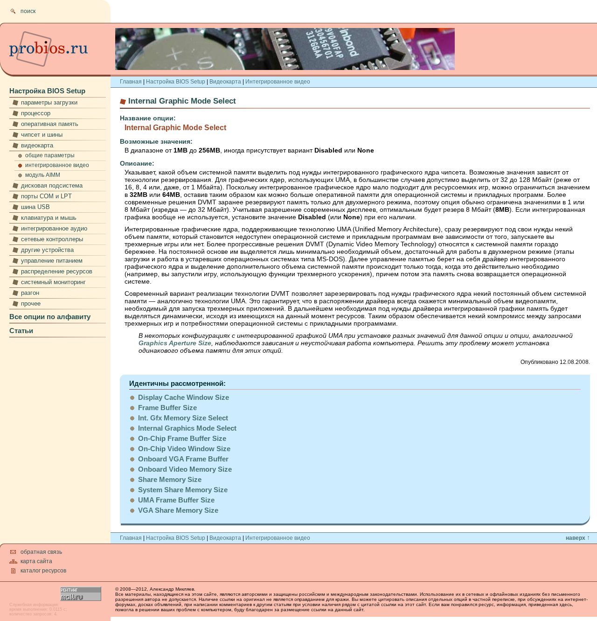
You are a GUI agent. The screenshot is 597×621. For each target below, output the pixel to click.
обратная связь (41, 552)
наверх (578, 538)
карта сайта (36, 561)
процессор (35, 113)
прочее (31, 303)
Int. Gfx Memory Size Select (183, 418)
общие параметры (50, 155)
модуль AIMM (42, 175)
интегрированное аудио (54, 228)
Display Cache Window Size (183, 397)
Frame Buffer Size (167, 408)
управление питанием (52, 260)
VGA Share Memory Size (178, 510)
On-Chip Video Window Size (184, 449)
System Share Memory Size (183, 490)
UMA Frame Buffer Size (176, 500)
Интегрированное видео (277, 81)
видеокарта (37, 145)
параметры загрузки (49, 102)
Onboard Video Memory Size (185, 469)
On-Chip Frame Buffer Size (182, 438)
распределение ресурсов (56, 271)
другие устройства (47, 249)
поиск (28, 11)
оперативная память (49, 123)
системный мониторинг (53, 282)
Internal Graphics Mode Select (187, 428)
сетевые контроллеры (52, 239)
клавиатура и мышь (48, 217)
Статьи (21, 331)
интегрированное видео (57, 165)
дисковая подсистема (52, 185)
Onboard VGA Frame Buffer (183, 459)
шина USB (35, 206)
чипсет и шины (41, 134)
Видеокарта (225, 81)
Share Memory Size (169, 479)
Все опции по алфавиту (49, 317)
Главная (131, 81)
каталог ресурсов (43, 570)
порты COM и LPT (46, 196)
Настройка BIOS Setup (47, 91)
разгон (30, 292)
